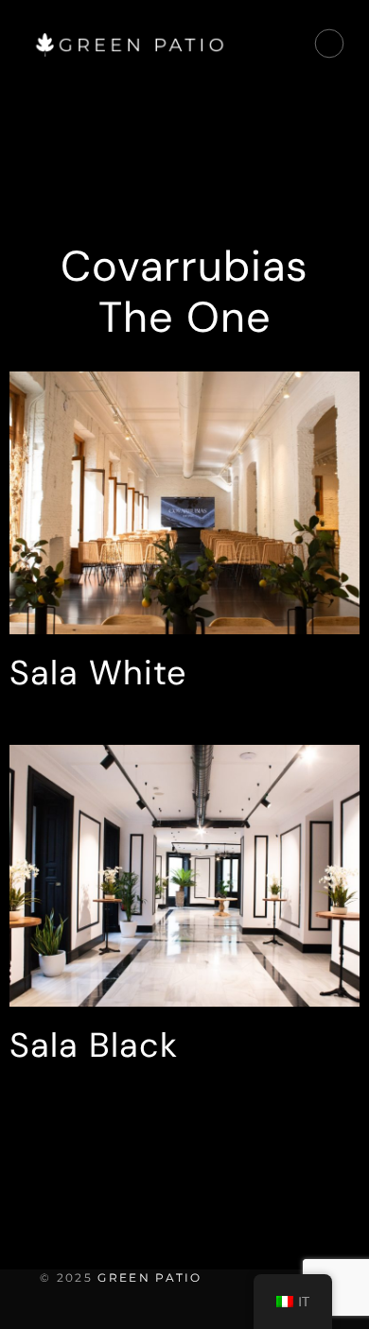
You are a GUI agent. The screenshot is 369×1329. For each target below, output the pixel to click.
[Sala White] (184, 502)
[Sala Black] (184, 876)
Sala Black (93, 1045)
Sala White (97, 672)
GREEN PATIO (149, 1277)
